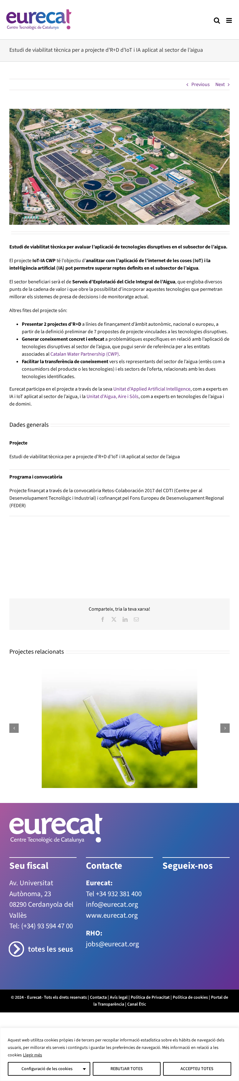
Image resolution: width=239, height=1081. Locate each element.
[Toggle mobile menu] (229, 20)
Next (220, 84)
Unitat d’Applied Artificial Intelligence (151, 389)
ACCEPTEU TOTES (196, 1069)
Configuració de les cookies (47, 1069)
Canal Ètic (136, 968)
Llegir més (32, 1055)
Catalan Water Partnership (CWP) (84, 354)
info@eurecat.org (112, 868)
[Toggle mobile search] (217, 20)
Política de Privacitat (150, 962)
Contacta (98, 962)
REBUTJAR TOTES (126, 1069)
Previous (200, 84)
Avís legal (119, 962)
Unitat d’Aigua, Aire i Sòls (112, 396)
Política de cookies (190, 962)
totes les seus (50, 913)
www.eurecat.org (112, 879)
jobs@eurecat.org (112, 908)
